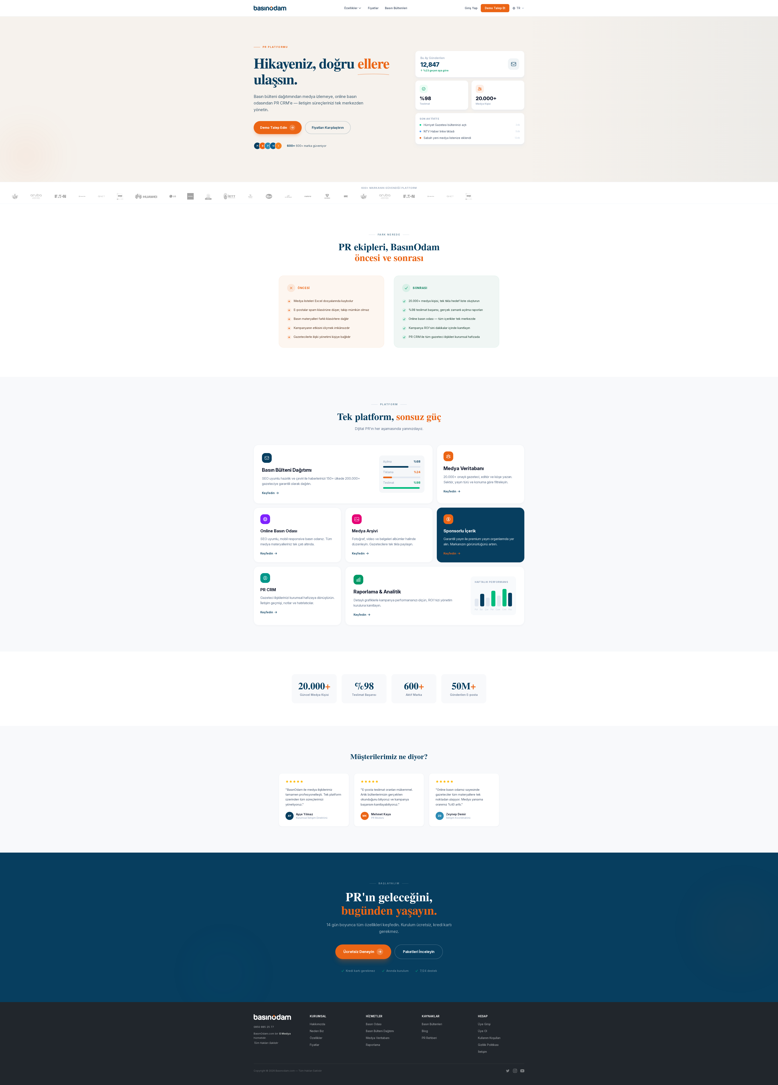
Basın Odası (374, 1024)
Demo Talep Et (495, 8)
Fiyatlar (373, 8)
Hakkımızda (317, 1024)
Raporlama (373, 1044)
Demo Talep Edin (273, 128)
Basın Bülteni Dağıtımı (380, 1031)
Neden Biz (317, 1031)
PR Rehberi (429, 1038)
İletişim (482, 1051)
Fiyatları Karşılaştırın (328, 128)
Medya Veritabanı (377, 1038)
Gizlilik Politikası (488, 1044)
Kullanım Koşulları (489, 1038)
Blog (425, 1031)
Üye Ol (482, 1031)
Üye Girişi (484, 1024)
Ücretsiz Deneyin (358, 952)
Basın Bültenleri (396, 8)
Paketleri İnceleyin (418, 952)
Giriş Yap (471, 8)
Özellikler (350, 8)
